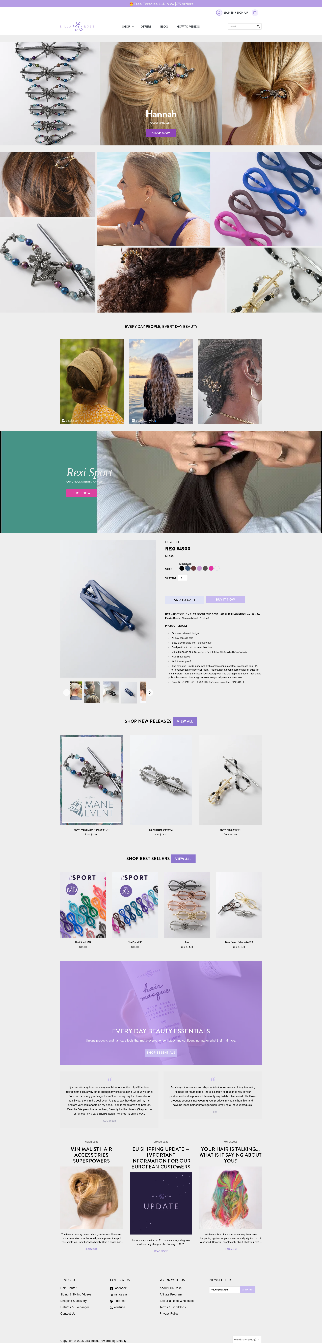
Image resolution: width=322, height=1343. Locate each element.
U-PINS (161, 280)
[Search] (258, 26)
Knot (187, 942)
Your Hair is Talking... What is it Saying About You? (231, 1155)
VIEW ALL (185, 721)
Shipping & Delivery (73, 1300)
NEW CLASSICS (274, 280)
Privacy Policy (169, 1313)
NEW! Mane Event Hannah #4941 (92, 829)
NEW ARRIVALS (47, 266)
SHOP (126, 27)
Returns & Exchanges (75, 1307)
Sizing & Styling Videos (75, 1294)
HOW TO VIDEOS (188, 27)
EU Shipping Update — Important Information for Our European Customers (161, 1158)
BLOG (164, 27)
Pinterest (119, 1300)
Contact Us (67, 1313)
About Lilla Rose (171, 1288)
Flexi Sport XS (135, 942)
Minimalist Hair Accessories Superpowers (91, 1155)
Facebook (120, 1288)
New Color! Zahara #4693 (239, 942)
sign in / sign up (236, 13)
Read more (48, 3)
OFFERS (146, 27)
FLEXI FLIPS (48, 185)
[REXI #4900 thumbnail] (74, 690)
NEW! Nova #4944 (230, 829)
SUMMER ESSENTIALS (209, 204)
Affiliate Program (171, 1294)
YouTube (119, 1307)
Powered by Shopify (113, 1340)
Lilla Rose (172, 542)
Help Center (68, 1288)
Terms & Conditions (173, 1307)
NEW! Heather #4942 (161, 829)
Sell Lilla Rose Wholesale (177, 1300)
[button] (155, 421)
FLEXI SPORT (209, 196)
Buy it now (225, 599)
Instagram (120, 1294)
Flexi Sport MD (83, 942)
